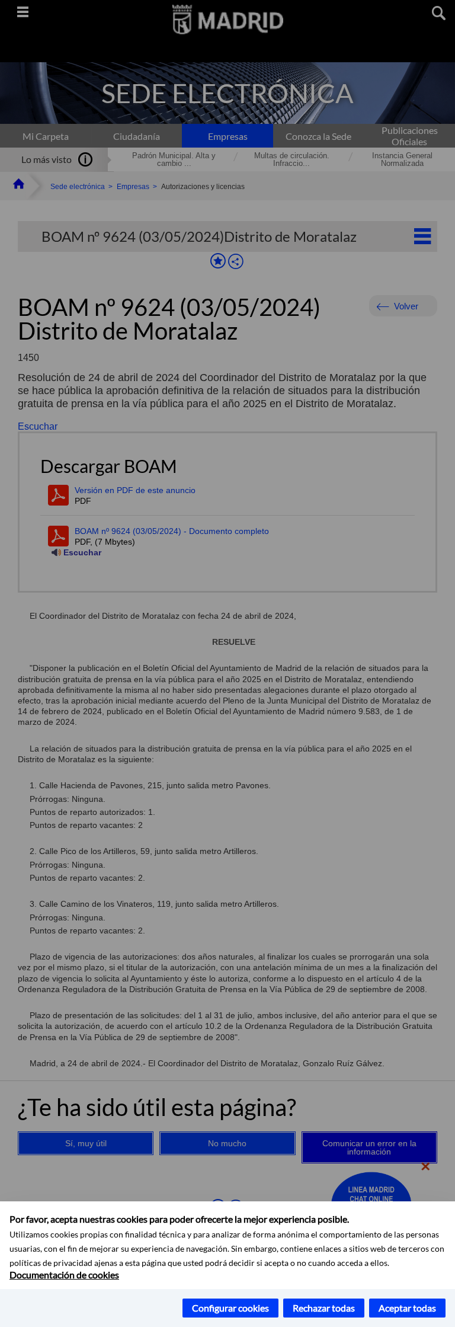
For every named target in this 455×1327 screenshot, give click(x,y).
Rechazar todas (324, 1307)
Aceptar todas (407, 1307)
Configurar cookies (230, 1307)
